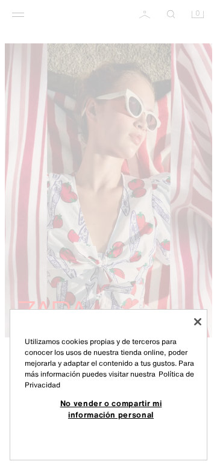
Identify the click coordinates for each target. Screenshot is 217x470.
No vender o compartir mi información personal (111, 408)
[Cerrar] (197, 322)
